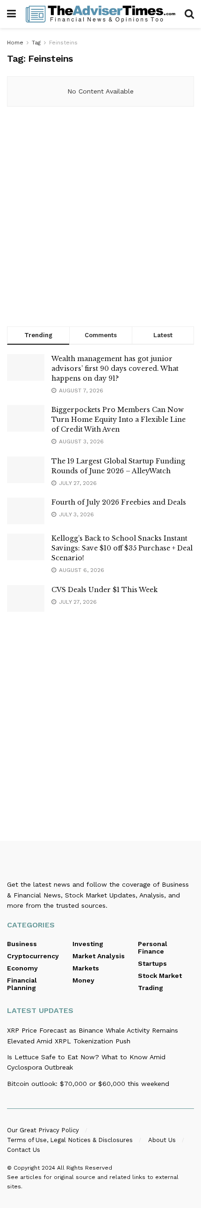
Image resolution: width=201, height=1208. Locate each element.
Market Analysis (98, 956)
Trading (150, 987)
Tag (36, 42)
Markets (85, 968)
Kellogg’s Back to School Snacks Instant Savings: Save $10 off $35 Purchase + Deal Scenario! (122, 548)
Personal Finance (152, 947)
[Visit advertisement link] (100, 218)
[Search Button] (189, 14)
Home (15, 42)
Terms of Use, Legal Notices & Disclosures (70, 1139)
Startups (152, 963)
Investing (87, 944)
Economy (22, 968)
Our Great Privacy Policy (43, 1130)
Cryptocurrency (33, 956)
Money (83, 980)
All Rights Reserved (84, 1168)
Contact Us (23, 1149)
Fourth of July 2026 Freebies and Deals (118, 502)
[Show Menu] (11, 14)
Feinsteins (63, 42)
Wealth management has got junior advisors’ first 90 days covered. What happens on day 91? (115, 368)
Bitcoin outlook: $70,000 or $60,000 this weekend (88, 1083)
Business (22, 944)
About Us (162, 1139)
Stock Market (160, 975)
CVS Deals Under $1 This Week (104, 590)
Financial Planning (22, 984)
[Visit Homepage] (100, 14)
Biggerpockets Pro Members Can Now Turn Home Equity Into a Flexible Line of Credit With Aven (118, 419)
